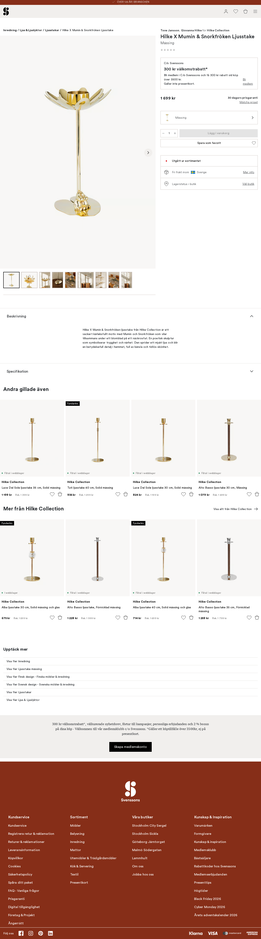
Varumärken (203, 825)
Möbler (75, 825)
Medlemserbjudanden (210, 874)
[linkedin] (50, 933)
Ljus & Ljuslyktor (31, 30)
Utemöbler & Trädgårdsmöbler (93, 858)
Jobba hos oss (143, 874)
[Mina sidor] (226, 11)
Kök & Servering (82, 866)
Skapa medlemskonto (130, 747)
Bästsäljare (202, 858)
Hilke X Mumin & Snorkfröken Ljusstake (87, 30)
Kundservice (17, 825)
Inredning (10, 30)
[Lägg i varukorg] (60, 494)
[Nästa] (148, 153)
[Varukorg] (245, 11)
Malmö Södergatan (147, 850)
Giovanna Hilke (191, 30)
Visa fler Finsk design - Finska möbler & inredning (38, 676)
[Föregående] (7, 153)
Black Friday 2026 (207, 899)
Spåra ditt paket (20, 882)
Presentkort (79, 882)
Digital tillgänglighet (24, 907)
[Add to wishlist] (52, 494)
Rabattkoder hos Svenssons (215, 866)
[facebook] (21, 933)
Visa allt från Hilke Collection (232, 509)
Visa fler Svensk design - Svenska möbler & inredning (40, 684)
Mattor (75, 850)
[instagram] (30, 933)
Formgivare (202, 834)
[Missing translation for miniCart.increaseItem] (175, 133)
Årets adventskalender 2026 (216, 915)
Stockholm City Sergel (149, 825)
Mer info (248, 172)
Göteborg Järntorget (148, 842)
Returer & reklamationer (26, 842)
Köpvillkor (15, 858)
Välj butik (248, 184)
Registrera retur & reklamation (31, 834)
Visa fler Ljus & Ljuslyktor (23, 700)
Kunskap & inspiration (210, 842)
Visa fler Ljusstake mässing (24, 669)
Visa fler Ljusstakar (19, 692)
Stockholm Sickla (145, 834)
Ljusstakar (52, 30)
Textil (74, 874)
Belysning (77, 834)
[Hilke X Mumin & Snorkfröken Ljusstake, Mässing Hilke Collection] (78, 152)
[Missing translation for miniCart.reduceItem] (163, 133)
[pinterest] (40, 933)
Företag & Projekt (21, 915)
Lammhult (139, 858)
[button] (167, 50)
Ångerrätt (16, 923)
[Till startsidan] (6, 11)
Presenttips (202, 882)
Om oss (138, 866)
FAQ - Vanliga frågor (23, 891)
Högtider (201, 891)
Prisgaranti (16, 899)
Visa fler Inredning (18, 661)
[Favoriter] (236, 11)
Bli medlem (248, 81)
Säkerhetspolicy (20, 874)
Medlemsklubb (205, 850)
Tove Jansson (169, 30)
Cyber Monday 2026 (209, 907)
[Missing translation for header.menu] (255, 11)
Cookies (14, 866)
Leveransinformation (24, 850)
